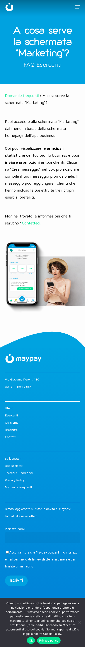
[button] (77, 7)
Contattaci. (31, 223)
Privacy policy (48, 640)
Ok (31, 640)
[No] (79, 622)
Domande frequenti (22, 95)
